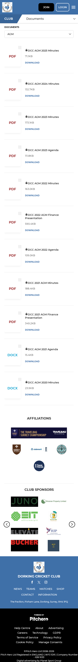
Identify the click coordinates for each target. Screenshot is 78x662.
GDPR (57, 632)
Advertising (56, 628)
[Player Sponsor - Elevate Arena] (24, 531)
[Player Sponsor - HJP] (53, 531)
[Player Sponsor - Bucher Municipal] (24, 546)
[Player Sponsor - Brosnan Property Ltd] (53, 502)
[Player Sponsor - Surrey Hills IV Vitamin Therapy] (53, 517)
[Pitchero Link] (39, 620)
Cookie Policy (25, 642)
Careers (22, 632)
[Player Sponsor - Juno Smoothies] (24, 502)
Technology (40, 632)
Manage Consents (50, 642)
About (39, 628)
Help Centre (22, 628)
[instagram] (46, 582)
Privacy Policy (52, 637)
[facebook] (32, 582)
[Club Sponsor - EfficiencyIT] (24, 517)
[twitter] (39, 583)
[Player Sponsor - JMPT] (53, 546)
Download (32, 62)
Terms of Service (27, 637)
